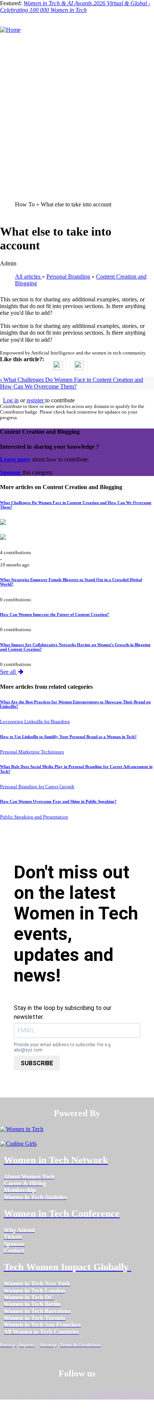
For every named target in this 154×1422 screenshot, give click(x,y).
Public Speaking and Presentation (34, 817)
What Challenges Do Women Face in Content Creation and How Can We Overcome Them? (71, 383)
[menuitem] (29, 1176)
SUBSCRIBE (37, 1063)
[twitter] (62, 1394)
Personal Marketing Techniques (32, 752)
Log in (11, 400)
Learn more (15, 459)
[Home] (10, 30)
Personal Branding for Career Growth (37, 786)
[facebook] (7, 1394)
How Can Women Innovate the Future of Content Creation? (54, 614)
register (36, 400)
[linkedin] (26, 1394)
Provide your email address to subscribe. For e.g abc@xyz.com (62, 1047)
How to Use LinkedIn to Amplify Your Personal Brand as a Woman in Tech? (68, 736)
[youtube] (81, 1394)
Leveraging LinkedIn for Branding (35, 721)
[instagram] (44, 1394)
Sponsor (11, 472)
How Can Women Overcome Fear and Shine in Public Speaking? (58, 801)
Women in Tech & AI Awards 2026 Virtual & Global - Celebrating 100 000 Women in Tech (75, 6)
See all (8, 672)
